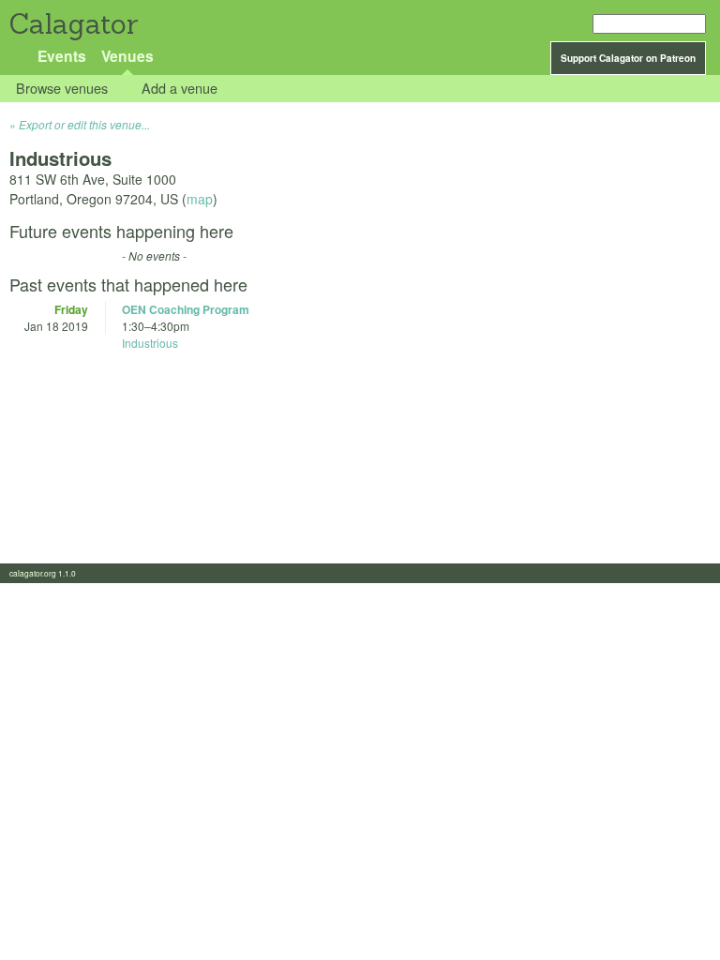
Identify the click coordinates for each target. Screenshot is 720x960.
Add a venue (180, 88)
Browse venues (62, 88)
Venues (127, 56)
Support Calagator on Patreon (628, 58)
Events (62, 56)
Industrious (150, 343)
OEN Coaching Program (185, 309)
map (200, 198)
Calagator (72, 23)
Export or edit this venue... (84, 124)
